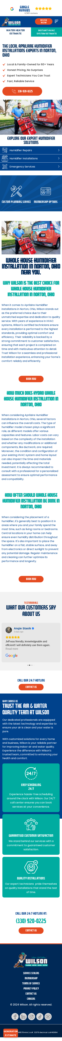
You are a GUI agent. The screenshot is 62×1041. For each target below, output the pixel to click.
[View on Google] (9, 630)
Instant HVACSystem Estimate (47, 32)
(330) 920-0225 (31, 921)
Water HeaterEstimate (15, 31)
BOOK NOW (43, 21)
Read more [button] (12, 648)
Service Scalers (31, 973)
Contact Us (31, 993)
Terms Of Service (31, 983)
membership (31, 978)
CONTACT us (31, 687)
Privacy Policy (31, 988)
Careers (31, 998)
